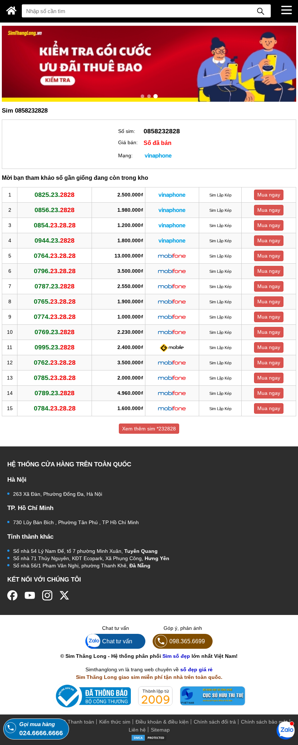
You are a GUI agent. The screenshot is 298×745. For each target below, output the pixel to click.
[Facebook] (12, 595)
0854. (55, 225)
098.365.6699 (187, 641)
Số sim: (126, 131)
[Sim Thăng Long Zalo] (286, 730)
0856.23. (54, 210)
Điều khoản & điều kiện (162, 722)
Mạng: (125, 155)
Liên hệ (137, 730)
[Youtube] (30, 595)
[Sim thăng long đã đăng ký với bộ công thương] (92, 696)
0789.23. (54, 393)
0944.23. (54, 240)
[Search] (260, 10)
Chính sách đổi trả (215, 722)
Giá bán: (128, 142)
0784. (55, 408)
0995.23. (54, 347)
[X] (65, 595)
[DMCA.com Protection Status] (149, 737)
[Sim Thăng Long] (11, 10)
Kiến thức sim (114, 722)
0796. (55, 271)
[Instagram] (47, 595)
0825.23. (54, 194)
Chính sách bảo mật (264, 722)
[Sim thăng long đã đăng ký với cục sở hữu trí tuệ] (212, 696)
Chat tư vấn (117, 641)
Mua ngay (268, 195)
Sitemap (160, 730)
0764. (55, 255)
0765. (55, 301)
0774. (55, 316)
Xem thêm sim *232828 (149, 429)
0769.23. (54, 332)
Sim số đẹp (176, 656)
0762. (55, 362)
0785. (55, 377)
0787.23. (54, 286)
